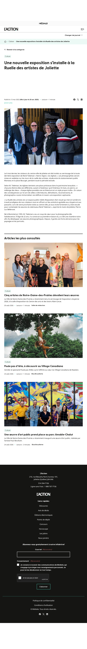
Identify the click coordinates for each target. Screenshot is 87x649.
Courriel (43, 549)
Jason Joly (8, 103)
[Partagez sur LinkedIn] (81, 99)
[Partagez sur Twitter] (78, 99)
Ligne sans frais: (43, 486)
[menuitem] (74, 35)
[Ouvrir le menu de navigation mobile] (82, 29)
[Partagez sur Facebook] (74, 99)
